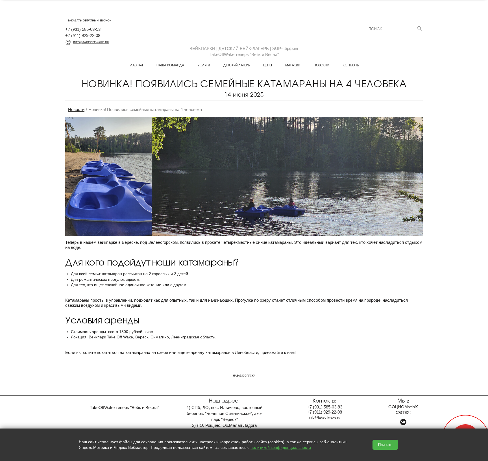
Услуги (204, 65)
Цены (267, 65)
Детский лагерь (236, 65)
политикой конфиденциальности (280, 447)
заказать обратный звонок (89, 20)
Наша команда (170, 65)
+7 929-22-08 (82, 35)
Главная (136, 65)
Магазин (292, 65)
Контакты (351, 65)
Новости (321, 65)
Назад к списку (244, 375)
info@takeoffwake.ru (91, 42)
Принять (385, 445)
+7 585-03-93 (83, 29)
